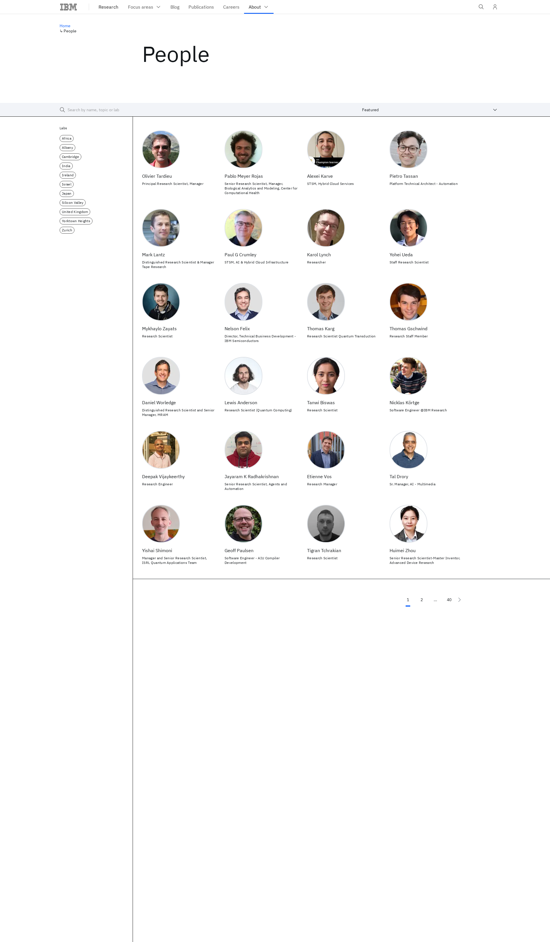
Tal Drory (399, 476)
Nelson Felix (237, 328)
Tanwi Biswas (321, 402)
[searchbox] (203, 110)
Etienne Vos (319, 476)
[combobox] (430, 110)
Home (65, 25)
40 (449, 599)
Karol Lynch (319, 254)
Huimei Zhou (403, 550)
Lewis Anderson (241, 402)
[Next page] (459, 599)
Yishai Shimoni (157, 550)
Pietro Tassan (404, 176)
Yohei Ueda (401, 254)
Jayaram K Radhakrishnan (252, 476)
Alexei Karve (320, 176)
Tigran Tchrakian (324, 550)
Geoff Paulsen (239, 550)
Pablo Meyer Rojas (244, 176)
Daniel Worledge (159, 402)
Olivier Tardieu (157, 176)
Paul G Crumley (240, 254)
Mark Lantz (153, 254)
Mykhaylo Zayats (159, 328)
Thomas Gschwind (408, 328)
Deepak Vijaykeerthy (163, 476)
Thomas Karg (320, 328)
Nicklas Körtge (404, 402)
